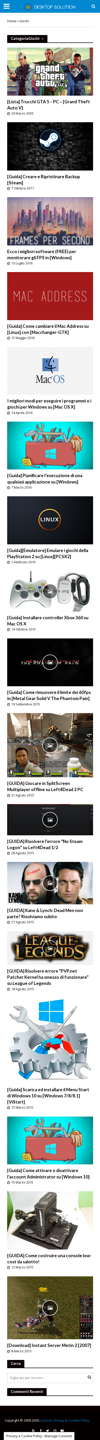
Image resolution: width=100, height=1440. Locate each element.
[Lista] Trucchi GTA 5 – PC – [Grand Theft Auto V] (48, 104)
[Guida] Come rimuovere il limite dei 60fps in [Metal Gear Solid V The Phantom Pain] (49, 695)
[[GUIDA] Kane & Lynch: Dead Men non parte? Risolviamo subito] (50, 882)
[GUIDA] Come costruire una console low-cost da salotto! (49, 1258)
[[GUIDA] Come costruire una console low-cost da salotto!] (50, 1219)
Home (11, 21)
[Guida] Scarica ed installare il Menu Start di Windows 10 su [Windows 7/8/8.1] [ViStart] (48, 1096)
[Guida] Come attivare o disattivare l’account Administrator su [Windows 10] (48, 1173)
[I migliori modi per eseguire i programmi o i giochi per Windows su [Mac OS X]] (50, 370)
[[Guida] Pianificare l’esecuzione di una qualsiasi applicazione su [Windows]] (50, 445)
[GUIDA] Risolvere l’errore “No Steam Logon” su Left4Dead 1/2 (45, 844)
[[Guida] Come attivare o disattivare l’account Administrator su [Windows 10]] (50, 1140)
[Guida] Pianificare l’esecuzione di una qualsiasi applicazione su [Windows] (44, 478)
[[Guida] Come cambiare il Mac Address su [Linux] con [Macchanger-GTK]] (50, 295)
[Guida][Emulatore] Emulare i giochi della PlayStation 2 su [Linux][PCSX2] (47, 553)
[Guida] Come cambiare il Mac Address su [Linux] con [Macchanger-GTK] (48, 329)
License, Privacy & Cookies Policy (65, 1420)
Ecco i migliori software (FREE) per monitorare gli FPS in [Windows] (41, 254)
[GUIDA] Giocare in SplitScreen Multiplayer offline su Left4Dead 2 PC (45, 786)
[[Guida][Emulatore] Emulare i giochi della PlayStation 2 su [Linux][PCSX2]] (50, 519)
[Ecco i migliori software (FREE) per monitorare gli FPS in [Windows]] (50, 220)
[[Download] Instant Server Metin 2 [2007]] (50, 1307)
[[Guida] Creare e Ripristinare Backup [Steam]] (50, 146)
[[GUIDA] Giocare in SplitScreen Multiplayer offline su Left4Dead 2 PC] (50, 744)
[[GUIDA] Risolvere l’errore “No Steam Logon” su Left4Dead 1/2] (50, 819)
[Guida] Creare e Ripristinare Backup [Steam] (43, 179)
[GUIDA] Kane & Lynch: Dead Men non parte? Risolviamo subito (45, 913)
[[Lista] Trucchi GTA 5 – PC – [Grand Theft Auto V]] (50, 71)
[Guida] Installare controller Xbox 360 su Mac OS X (47, 620)
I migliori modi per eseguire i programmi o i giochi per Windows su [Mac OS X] (49, 404)
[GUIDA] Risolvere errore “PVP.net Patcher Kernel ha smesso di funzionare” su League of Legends (48, 977)
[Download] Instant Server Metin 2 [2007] (49, 1345)
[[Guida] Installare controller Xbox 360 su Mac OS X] (50, 590)
